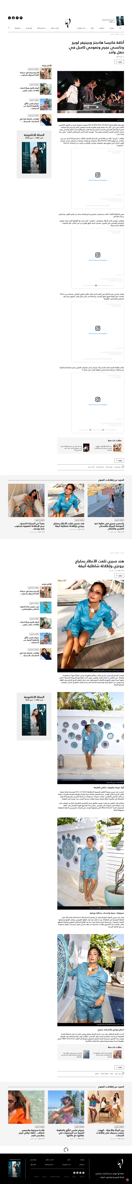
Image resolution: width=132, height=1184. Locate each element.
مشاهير (101, 28)
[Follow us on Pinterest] (21, 18)
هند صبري (110, 675)
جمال (92, 28)
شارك (120, 62)
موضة (112, 28)
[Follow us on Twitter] (9, 18)
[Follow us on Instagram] (17, 18)
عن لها (74, 1176)
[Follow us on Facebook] (77, 1173)
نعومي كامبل (109, 467)
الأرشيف (36, 1176)
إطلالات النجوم (114, 34)
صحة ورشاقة (41, 28)
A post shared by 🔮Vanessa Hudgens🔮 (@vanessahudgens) (98, 430)
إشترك (44, 1176)
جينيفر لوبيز (117, 467)
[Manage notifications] (127, 1179)
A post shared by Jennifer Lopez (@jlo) (98, 205)
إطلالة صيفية (104, 1074)
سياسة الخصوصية (55, 1176)
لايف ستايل (55, 28)
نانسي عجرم (91, 467)
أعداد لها (82, 1176)
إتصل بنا (66, 1176)
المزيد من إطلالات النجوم (111, 480)
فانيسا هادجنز (100, 467)
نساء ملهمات (81, 28)
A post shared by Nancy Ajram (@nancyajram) (98, 359)
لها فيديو (29, 28)
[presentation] (122, 93)
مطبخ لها (17, 28)
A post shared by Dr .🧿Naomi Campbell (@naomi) (97, 285)
